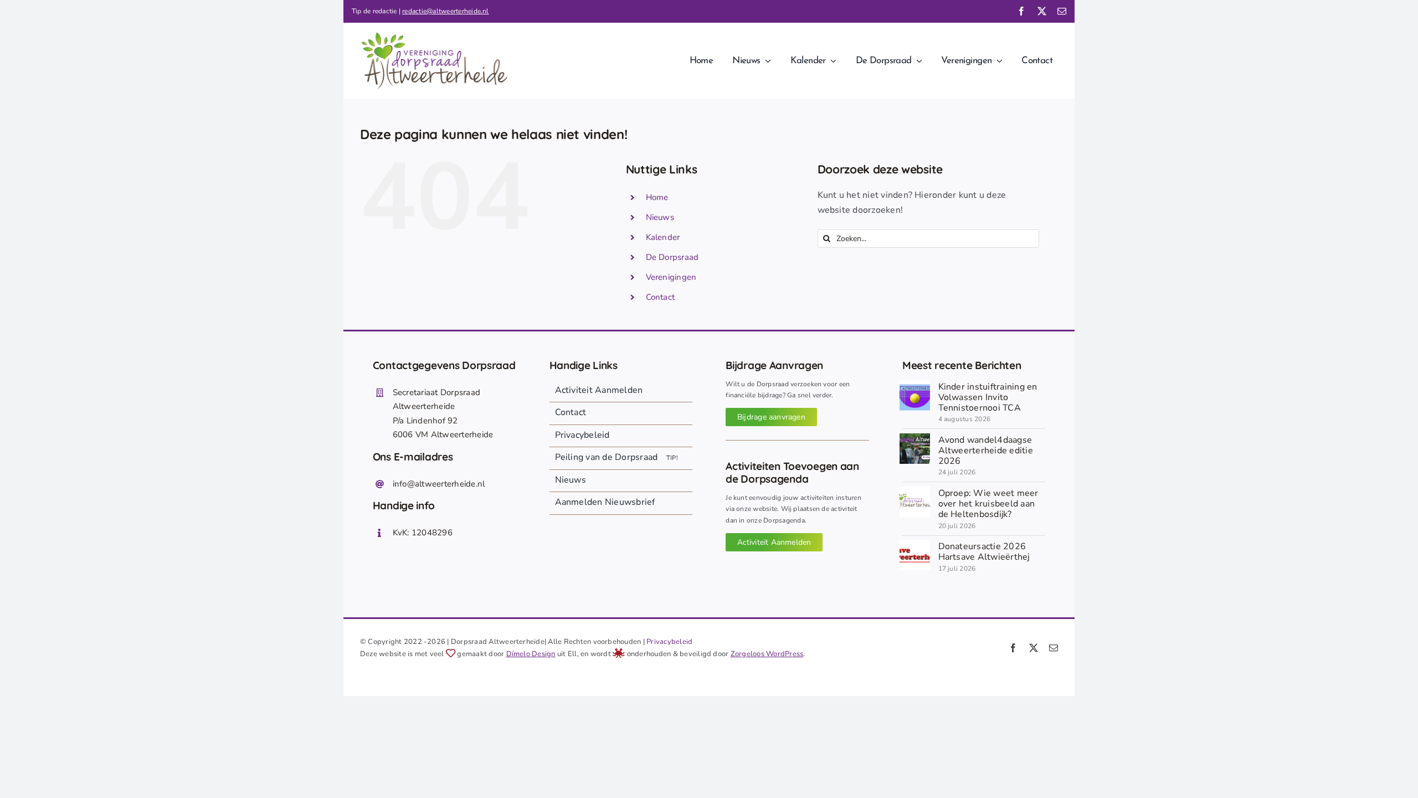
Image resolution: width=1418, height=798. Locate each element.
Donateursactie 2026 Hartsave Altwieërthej (984, 551)
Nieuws (660, 217)
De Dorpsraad (672, 257)
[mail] (1061, 11)
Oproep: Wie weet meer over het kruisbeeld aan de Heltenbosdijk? (988, 503)
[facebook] (1021, 11)
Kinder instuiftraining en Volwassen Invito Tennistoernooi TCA (987, 397)
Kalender (663, 237)
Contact (660, 297)
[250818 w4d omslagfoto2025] (915, 438)
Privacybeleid (669, 642)
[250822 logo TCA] (915, 384)
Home (657, 197)
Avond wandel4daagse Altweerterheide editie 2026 (985, 450)
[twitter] (1041, 11)
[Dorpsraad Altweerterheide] (915, 491)
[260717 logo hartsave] (915, 544)
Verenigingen (671, 277)
